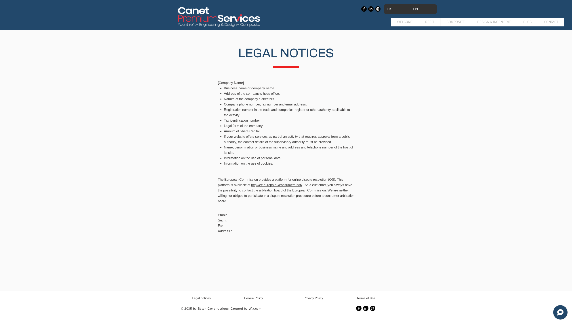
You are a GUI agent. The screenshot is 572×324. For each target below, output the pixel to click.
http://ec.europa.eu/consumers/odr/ (276, 185)
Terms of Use (366, 298)
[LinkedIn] (371, 9)
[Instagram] (378, 9)
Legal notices (201, 298)
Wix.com (255, 308)
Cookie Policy (253, 298)
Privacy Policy (313, 298)
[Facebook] (364, 9)
